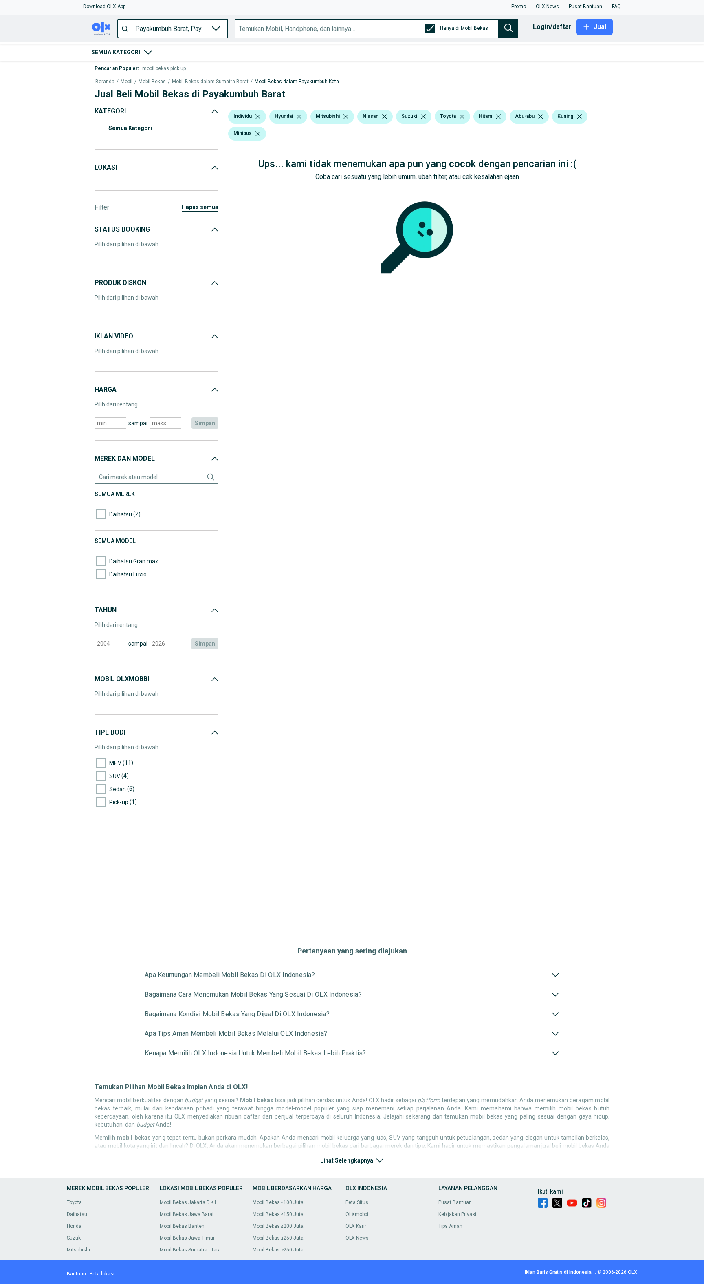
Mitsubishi (78, 1250)
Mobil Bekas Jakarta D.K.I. (188, 1202)
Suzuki (74, 1238)
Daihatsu (77, 1214)
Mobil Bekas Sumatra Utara (190, 1250)
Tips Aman (450, 1226)
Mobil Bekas (152, 81)
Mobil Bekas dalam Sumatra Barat (210, 81)
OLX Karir (355, 1226)
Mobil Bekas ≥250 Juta (278, 1250)
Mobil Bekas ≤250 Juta (278, 1238)
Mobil (126, 81)
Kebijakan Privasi (457, 1214)
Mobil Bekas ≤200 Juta (278, 1226)
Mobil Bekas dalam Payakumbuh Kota (297, 81)
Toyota (74, 1202)
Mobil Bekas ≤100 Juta (278, 1202)
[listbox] (258, 116)
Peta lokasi (102, 1274)
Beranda (104, 81)
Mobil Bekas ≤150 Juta (278, 1214)
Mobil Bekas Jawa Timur (187, 1238)
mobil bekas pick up (164, 68)
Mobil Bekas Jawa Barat (187, 1214)
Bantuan (76, 1274)
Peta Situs (356, 1202)
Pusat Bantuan (455, 1202)
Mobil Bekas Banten (182, 1226)
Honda (74, 1226)
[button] (104, 6)
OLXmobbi (356, 1214)
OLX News (357, 1238)
